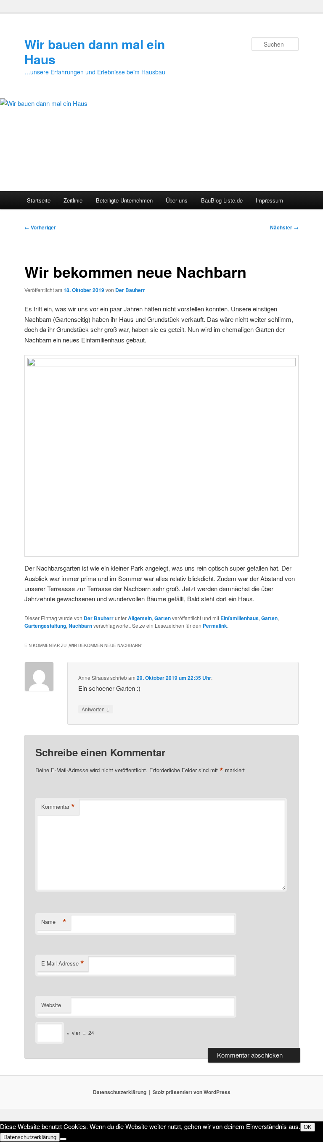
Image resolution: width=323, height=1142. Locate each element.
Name (53, 922)
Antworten (96, 709)
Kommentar (58, 806)
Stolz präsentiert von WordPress (191, 1092)
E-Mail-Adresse (62, 963)
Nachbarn (80, 625)
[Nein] (63, 1139)
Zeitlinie (73, 200)
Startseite (38, 200)
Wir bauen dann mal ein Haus (94, 51)
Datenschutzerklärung (119, 1092)
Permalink (215, 625)
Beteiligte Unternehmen (124, 200)
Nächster (284, 227)
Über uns (177, 200)
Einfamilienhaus (239, 618)
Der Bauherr (130, 290)
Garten (162, 618)
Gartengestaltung (45, 625)
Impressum (269, 200)
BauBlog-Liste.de (222, 200)
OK (308, 1127)
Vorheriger (40, 227)
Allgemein (140, 618)
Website (51, 1005)
